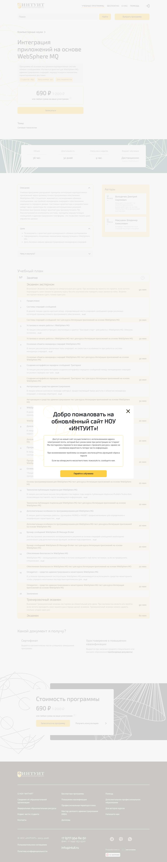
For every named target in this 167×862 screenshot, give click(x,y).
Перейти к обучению (83, 473)
